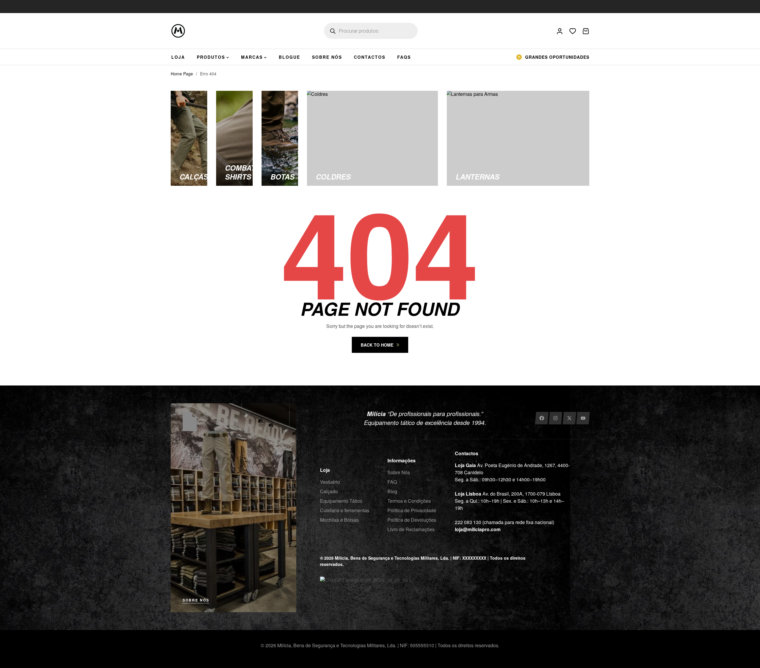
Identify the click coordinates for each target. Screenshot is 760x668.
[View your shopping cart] (585, 31)
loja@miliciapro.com (478, 529)
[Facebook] (541, 418)
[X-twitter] (569, 418)
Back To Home (377, 345)
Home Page (182, 74)
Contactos (466, 453)
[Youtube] (583, 418)
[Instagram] (555, 418)
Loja (325, 470)
